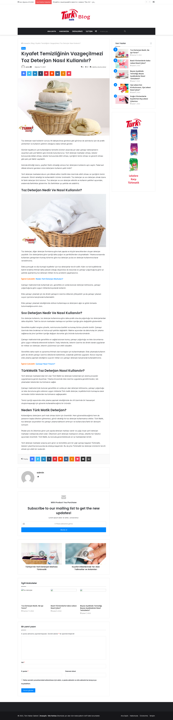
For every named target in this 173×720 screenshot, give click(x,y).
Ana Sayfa (51, 31)
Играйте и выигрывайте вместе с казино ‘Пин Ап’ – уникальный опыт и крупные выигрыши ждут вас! (91, 2)
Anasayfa (26, 43)
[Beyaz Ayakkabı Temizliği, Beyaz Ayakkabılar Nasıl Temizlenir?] (93, 596)
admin (28, 67)
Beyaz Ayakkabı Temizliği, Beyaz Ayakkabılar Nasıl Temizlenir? (91, 608)
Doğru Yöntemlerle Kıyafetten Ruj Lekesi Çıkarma (139, 98)
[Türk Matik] (86, 15)
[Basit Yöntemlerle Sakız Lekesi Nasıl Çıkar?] (64, 596)
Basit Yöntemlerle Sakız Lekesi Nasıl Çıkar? (64, 607)
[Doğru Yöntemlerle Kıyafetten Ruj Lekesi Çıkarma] (121, 99)
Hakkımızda (64, 31)
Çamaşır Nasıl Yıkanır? (45, 364)
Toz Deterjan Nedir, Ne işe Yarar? (32, 607)
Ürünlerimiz (77, 31)
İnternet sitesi (70, 671)
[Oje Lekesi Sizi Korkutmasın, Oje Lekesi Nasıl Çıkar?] (121, 88)
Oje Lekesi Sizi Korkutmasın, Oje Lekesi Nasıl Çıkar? (140, 87)
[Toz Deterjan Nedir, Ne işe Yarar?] (34, 596)
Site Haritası (52, 716)
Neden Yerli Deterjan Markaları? (49, 279)
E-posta (24, 671)
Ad (23, 662)
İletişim (89, 31)
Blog (32, 43)
